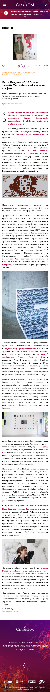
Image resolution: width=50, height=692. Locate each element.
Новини (7, 28)
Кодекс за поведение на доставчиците (25, 646)
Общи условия (25, 650)
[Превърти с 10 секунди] (18, 66)
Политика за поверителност (25, 643)
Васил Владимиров (11, 611)
